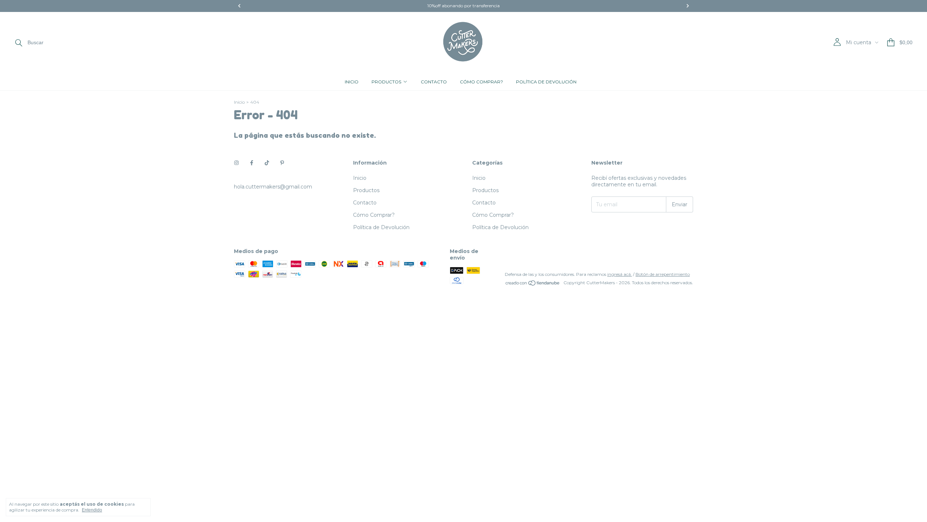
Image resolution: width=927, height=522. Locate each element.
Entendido (92, 510)
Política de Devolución (546, 81)
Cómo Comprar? (481, 81)
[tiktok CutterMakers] (266, 163)
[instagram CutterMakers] (236, 163)
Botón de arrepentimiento (663, 274)
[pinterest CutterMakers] (282, 163)
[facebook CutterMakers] (251, 163)
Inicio (351, 81)
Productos (386, 81)
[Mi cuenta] (837, 42)
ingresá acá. (619, 274)
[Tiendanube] (533, 284)
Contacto (434, 81)
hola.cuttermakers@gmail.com (273, 186)
